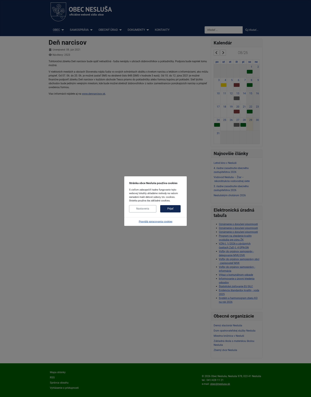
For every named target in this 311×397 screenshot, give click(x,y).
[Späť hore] (305, 391)
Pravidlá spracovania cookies (155, 221)
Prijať (170, 208)
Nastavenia (142, 208)
